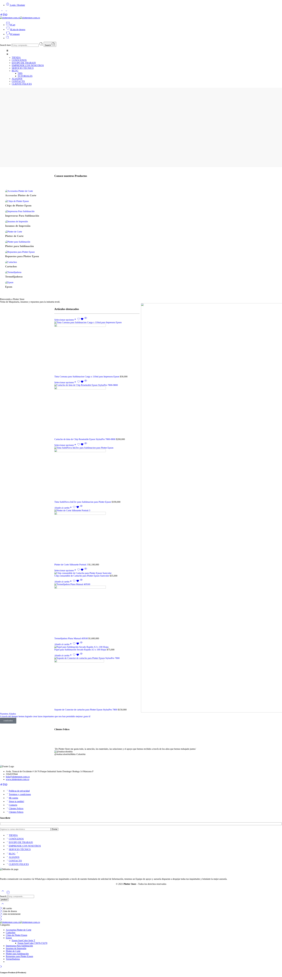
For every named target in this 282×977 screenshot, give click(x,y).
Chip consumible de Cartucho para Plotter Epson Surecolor (82, 575)
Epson (9, 938)
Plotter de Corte (13, 951)
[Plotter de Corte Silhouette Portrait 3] (97, 536)
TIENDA (13, 835)
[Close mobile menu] (1, 919)
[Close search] (2, 905)
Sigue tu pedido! (16, 801)
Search (48, 45)
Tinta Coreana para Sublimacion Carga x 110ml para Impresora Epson (87, 376)
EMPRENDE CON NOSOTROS (25, 846)
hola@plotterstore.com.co (18, 776)
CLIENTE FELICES (19, 864)
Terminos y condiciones (20, 794)
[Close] (1, 908)
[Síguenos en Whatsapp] (6, 15)
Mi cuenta (13, 798)
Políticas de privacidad (19, 791)
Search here (5, 45)
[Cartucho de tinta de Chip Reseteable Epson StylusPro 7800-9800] (97, 411)
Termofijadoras (13, 959)
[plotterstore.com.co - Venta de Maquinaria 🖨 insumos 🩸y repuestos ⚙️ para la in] (20, 17)
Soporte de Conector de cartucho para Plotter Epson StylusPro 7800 (86, 709)
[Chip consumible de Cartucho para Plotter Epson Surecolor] (97, 573)
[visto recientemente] (8, 893)
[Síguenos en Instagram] (3, 15)
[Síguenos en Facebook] (1, 15)
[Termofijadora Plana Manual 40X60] (97, 610)
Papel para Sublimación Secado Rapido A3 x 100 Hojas (80, 649)
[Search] (7, 38)
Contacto (13, 805)
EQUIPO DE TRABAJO (21, 842)
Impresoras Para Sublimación (19, 945)
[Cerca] (1, 914)
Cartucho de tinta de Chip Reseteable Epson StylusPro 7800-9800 (85, 439)
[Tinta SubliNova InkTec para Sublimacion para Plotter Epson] (97, 473)
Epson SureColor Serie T (23, 940)
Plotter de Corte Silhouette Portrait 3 (71, 564)
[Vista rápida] (85, 320)
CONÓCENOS (16, 839)
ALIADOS (14, 857)
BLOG (12, 853)
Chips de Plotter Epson (16, 935)
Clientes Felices (16, 808)
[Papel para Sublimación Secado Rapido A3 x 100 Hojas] (97, 647)
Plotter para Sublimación (17, 953)
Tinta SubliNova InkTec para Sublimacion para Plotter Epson (83, 502)
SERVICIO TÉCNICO (20, 849)
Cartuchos (10, 932)
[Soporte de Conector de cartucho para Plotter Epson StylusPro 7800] (97, 682)
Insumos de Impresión (16, 948)
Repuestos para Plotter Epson (19, 956)
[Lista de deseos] (80, 320)
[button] (144, 52)
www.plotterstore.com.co (17, 779)
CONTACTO (15, 860)
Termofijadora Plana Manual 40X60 (71, 638)
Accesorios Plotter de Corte (18, 930)
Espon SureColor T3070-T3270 (32, 943)
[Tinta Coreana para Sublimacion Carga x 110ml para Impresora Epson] (97, 348)
